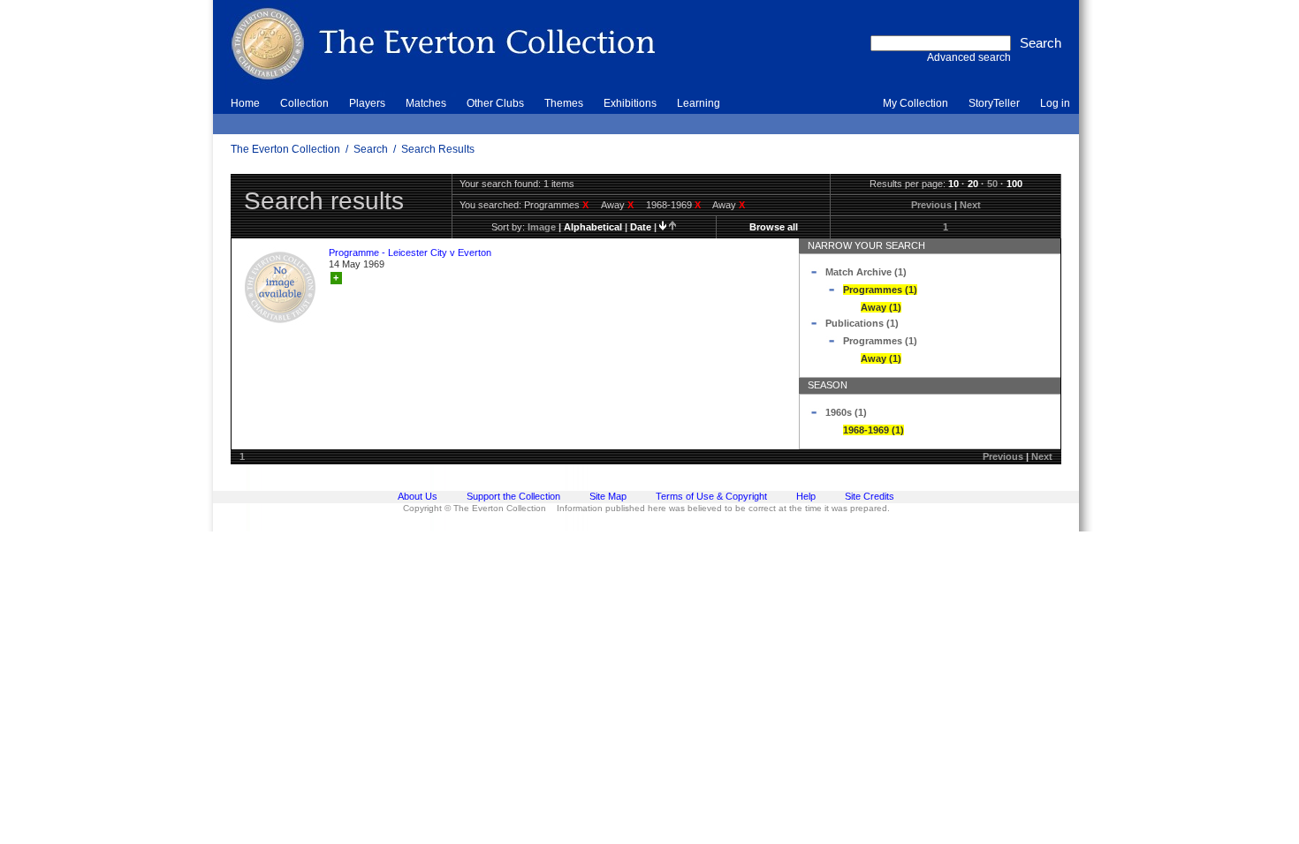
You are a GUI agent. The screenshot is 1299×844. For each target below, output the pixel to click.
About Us (417, 496)
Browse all (773, 227)
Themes (563, 103)
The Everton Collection (285, 149)
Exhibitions (630, 103)
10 (953, 183)
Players (367, 103)
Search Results (438, 149)
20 (973, 183)
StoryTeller (994, 103)
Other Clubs (495, 103)
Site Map (608, 496)
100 (1014, 183)
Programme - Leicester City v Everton (410, 252)
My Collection (915, 103)
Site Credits (869, 496)
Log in (1055, 103)
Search (370, 149)
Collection (304, 103)
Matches (426, 103)
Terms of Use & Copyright (711, 496)
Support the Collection (513, 496)
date (640, 227)
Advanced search (969, 57)
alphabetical (593, 227)
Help (806, 496)
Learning (698, 103)
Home (245, 103)
